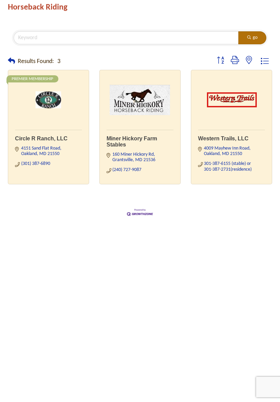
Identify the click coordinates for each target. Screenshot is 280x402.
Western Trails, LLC (223, 138)
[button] (11, 61)
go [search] (255, 37)
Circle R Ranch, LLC (41, 138)
